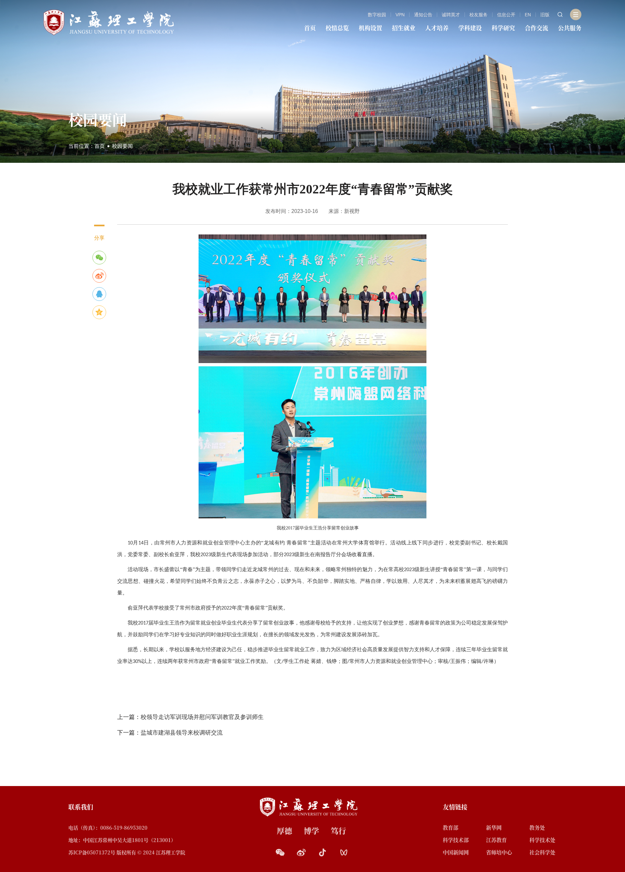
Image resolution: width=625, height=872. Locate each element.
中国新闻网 (456, 852)
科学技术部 (456, 840)
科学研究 (503, 27)
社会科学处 (542, 852)
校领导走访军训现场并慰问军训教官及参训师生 (202, 717)
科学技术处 (542, 840)
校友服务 (478, 14)
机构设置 (370, 27)
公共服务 (569, 27)
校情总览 (337, 27)
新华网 (494, 827)
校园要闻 (122, 146)
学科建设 (470, 27)
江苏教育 (496, 840)
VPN (400, 14)
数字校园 (377, 14)
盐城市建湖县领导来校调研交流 (182, 732)
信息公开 (506, 14)
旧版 (544, 14)
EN (528, 14)
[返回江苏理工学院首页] (109, 22)
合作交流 (536, 27)
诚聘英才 (451, 14)
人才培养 (437, 27)
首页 (310, 27)
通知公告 (423, 14)
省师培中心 (499, 852)
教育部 (450, 827)
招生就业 (403, 27)
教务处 (537, 827)
